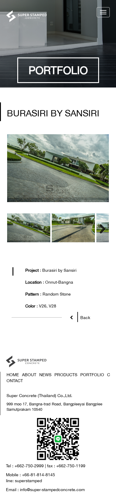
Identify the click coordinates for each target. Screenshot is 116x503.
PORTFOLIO (92, 374)
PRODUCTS (65, 374)
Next (100, 168)
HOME (13, 374)
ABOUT (29, 374)
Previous (16, 168)
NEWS (45, 374)
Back (84, 317)
